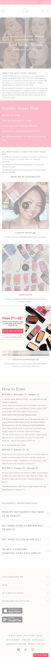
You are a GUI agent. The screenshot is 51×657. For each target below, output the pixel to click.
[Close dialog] (48, 308)
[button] (41, 655)
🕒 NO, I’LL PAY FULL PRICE (13, 337)
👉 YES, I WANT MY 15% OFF (13, 331)
